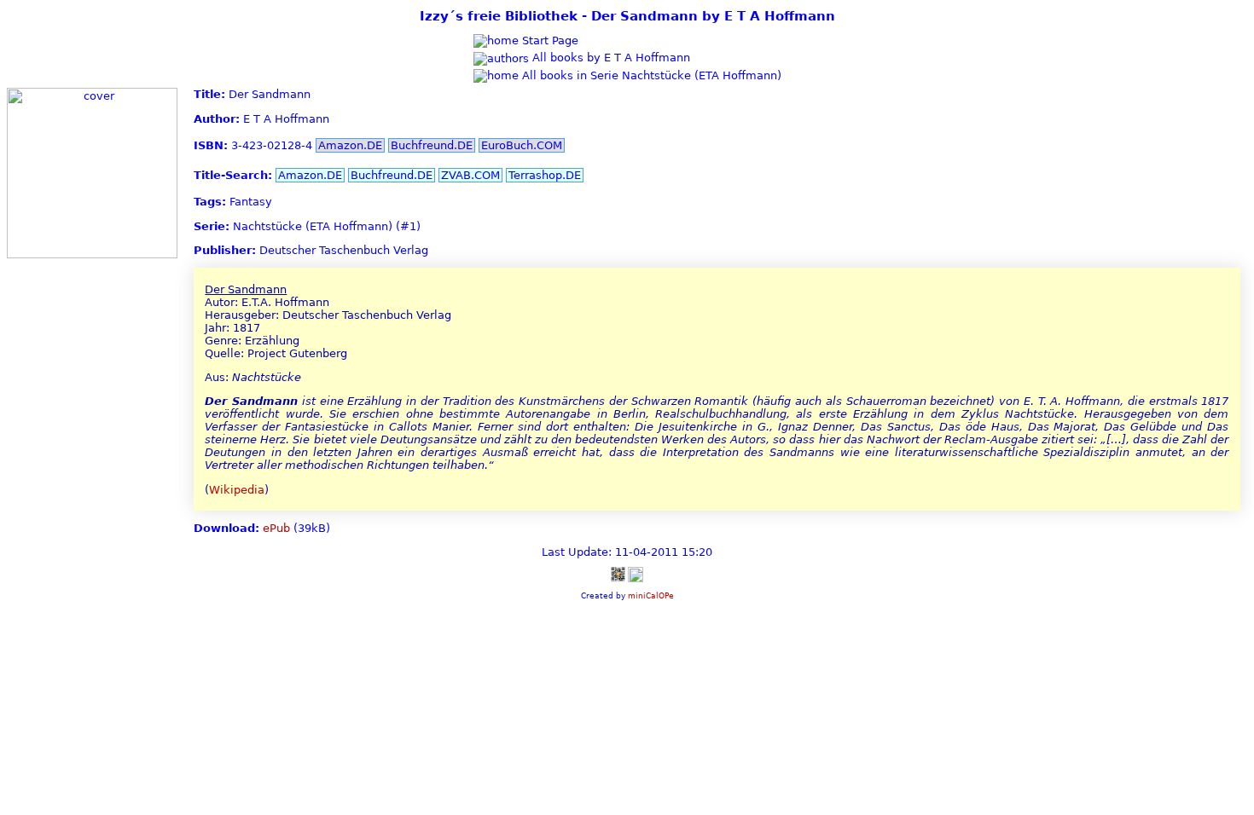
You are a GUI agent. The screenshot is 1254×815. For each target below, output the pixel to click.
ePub (276, 528)
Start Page (548, 40)
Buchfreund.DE (432, 145)
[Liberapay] (635, 574)
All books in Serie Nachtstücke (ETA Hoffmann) (650, 75)
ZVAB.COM (470, 175)
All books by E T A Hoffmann (609, 57)
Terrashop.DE (544, 175)
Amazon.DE (350, 145)
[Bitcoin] (617, 574)
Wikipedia (236, 489)
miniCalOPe (651, 595)
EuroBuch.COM (521, 145)
